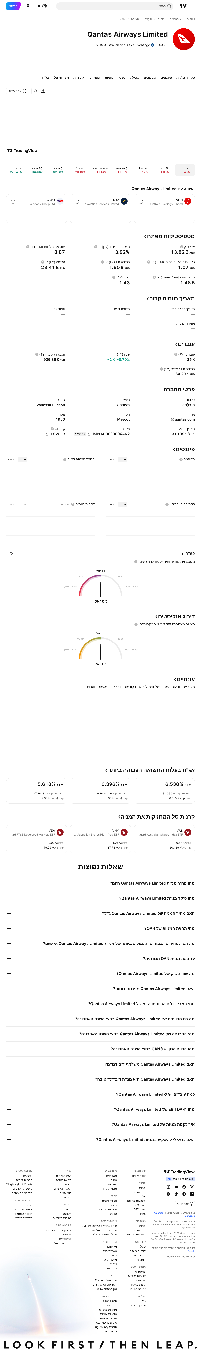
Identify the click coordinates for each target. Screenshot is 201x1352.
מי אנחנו (112, 1246)
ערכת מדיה (110, 1268)
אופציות (141, 1280)
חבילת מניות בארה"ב (104, 1234)
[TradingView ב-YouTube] (176, 1187)
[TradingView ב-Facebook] (184, 1187)
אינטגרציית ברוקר (22, 1209)
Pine (143, 1213)
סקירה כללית (109, 1200)
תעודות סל (139, 1192)
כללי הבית (65, 1193)
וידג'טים (27, 1175)
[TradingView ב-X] (192, 1187)
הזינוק (113, 1213)
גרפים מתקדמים (22, 1188)
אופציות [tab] (79, 78)
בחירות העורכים (62, 1218)
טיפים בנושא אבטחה (105, 1322)
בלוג (114, 1255)
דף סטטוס (111, 1331)
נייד (144, 1301)
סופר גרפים (139, 1175)
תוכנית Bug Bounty (105, 1327)
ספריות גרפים (24, 1180)
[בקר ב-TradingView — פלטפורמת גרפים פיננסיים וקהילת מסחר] (22, 150)
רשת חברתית (63, 1175)
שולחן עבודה (138, 1305)
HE (39, 6)
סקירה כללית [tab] (185, 78)
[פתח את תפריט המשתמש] (28, 6)
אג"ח (143, 1196)
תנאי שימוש (110, 1301)
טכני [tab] (122, 78)
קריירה (113, 1263)
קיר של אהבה (63, 1180)
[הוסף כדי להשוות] (140, 201)
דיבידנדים (140, 1255)
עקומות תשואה (137, 1276)
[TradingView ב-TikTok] (176, 1194)
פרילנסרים (65, 1238)
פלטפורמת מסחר (22, 1193)
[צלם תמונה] (43, 91)
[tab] (122, 459)
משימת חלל (110, 1251)
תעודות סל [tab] (61, 78)
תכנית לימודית (23, 1218)
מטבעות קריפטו (136, 1200)
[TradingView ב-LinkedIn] (192, 1194)
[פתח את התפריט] (193, 6)
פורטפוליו (140, 1271)
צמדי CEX (140, 1205)
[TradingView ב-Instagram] (168, 1187)
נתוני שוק (111, 1184)
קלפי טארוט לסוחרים (105, 1284)
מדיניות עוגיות (108, 1314)
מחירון (113, 1180)
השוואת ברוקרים (107, 1209)
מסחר (68, 1209)
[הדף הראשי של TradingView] (183, 6)
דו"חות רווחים (137, 1251)
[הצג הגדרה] (181, 247)
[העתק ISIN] (89, 434)
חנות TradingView (106, 1280)
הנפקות (141, 1259)
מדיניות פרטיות (108, 1309)
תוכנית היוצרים (62, 1188)
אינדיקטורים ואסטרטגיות (57, 1230)
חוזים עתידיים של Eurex (102, 1230)
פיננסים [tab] (166, 78)
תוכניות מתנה (109, 1188)
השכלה (67, 1213)
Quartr (191, 1251)
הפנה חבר (65, 1184)
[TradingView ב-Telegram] (184, 1194)
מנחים (67, 1197)
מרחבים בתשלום (61, 1243)
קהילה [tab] (134, 78)
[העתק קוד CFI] (47, 434)
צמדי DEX (140, 1209)
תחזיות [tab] (109, 78)
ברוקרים (112, 1205)
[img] (101, 45)
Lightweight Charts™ (19, 1184)
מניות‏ (142, 1187)
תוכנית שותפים (23, 1213)
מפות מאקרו (138, 1284)
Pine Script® (138, 1289)
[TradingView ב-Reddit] (168, 1194)
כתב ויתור (111, 1305)
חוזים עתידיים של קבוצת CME (99, 1225)
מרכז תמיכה (110, 1259)
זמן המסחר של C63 (105, 1289)
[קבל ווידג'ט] (34, 91)
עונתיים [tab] (94, 78)
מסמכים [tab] (150, 78)
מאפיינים (111, 1175)
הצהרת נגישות (108, 1318)
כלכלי (142, 1246)
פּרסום (28, 1205)
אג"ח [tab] (45, 78)
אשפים (67, 1234)
